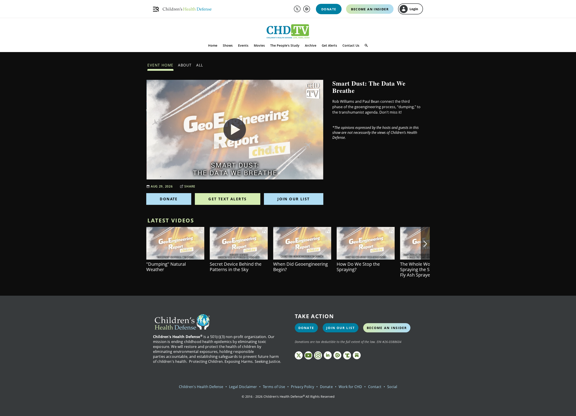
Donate (169, 199)
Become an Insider (387, 328)
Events (243, 45)
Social (392, 386)
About (185, 65)
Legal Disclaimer (243, 386)
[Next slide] (425, 244)
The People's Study (284, 45)
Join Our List (293, 199)
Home (212, 45)
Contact (374, 386)
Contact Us (350, 45)
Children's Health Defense (201, 386)
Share (189, 186)
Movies (259, 45)
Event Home (160, 65)
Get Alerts (329, 45)
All (199, 65)
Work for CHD (350, 386)
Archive (310, 45)
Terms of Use (274, 386)
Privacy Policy (302, 386)
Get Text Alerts (227, 199)
